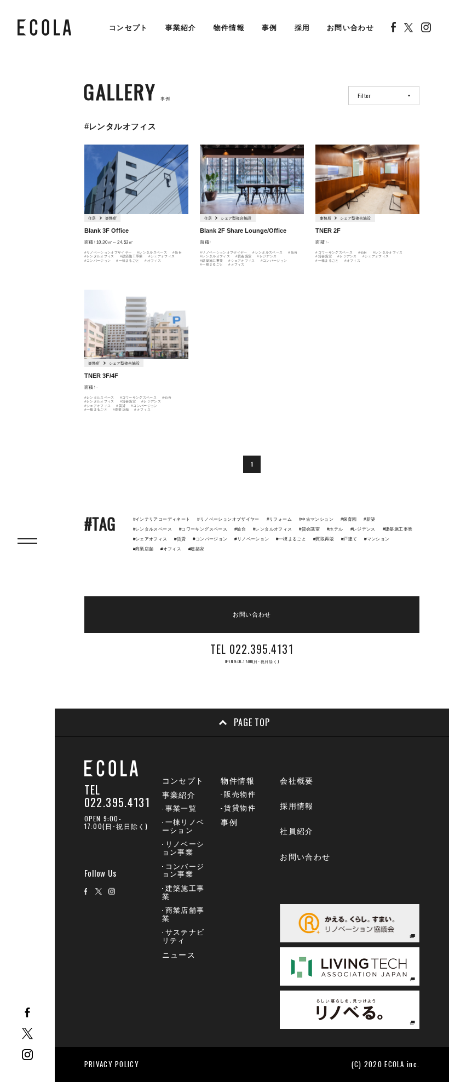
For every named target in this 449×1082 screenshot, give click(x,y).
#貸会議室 (243, 256)
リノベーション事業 (183, 848)
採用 (302, 28)
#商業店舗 (121, 409)
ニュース (179, 955)
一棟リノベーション (183, 826)
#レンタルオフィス (99, 256)
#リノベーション (251, 539)
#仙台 (177, 252)
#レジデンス (267, 256)
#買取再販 (323, 539)
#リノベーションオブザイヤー (107, 252)
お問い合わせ (350, 28)
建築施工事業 (183, 892)
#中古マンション (316, 519)
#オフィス (153, 260)
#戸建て (349, 539)
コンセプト (128, 28)
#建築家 (196, 548)
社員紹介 (297, 831)
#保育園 (349, 519)
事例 (270, 28)
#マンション (376, 539)
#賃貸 (120, 405)
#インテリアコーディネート (162, 519)
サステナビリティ (183, 936)
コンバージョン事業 (183, 870)
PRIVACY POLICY (111, 1063)
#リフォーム (279, 519)
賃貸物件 (240, 808)
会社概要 (297, 780)
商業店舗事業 (183, 914)
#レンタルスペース (152, 252)
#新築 (369, 519)
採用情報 (297, 806)
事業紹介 (181, 28)
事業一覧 (181, 808)
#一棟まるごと (127, 260)
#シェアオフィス (161, 256)
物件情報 (229, 28)
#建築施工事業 (131, 256)
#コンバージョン (97, 260)
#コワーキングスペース (334, 252)
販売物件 (240, 794)
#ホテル (335, 529)
